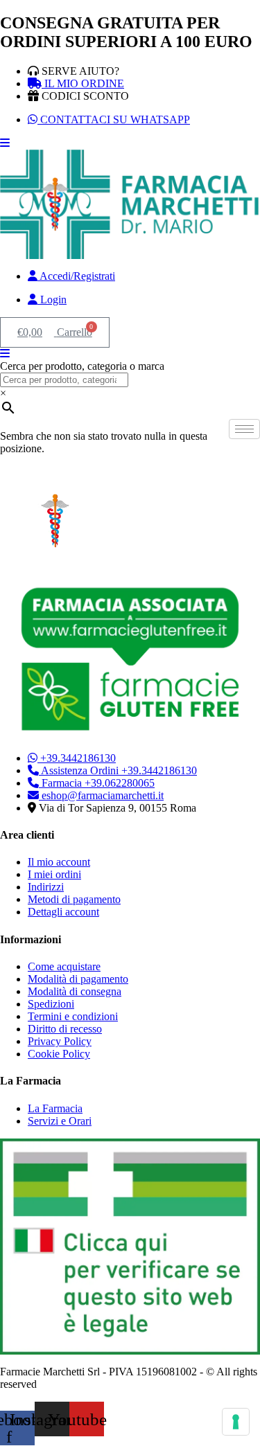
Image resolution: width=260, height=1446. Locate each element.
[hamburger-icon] (244, 429)
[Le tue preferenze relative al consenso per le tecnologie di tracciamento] (236, 1422)
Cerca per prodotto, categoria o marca (82, 366)
